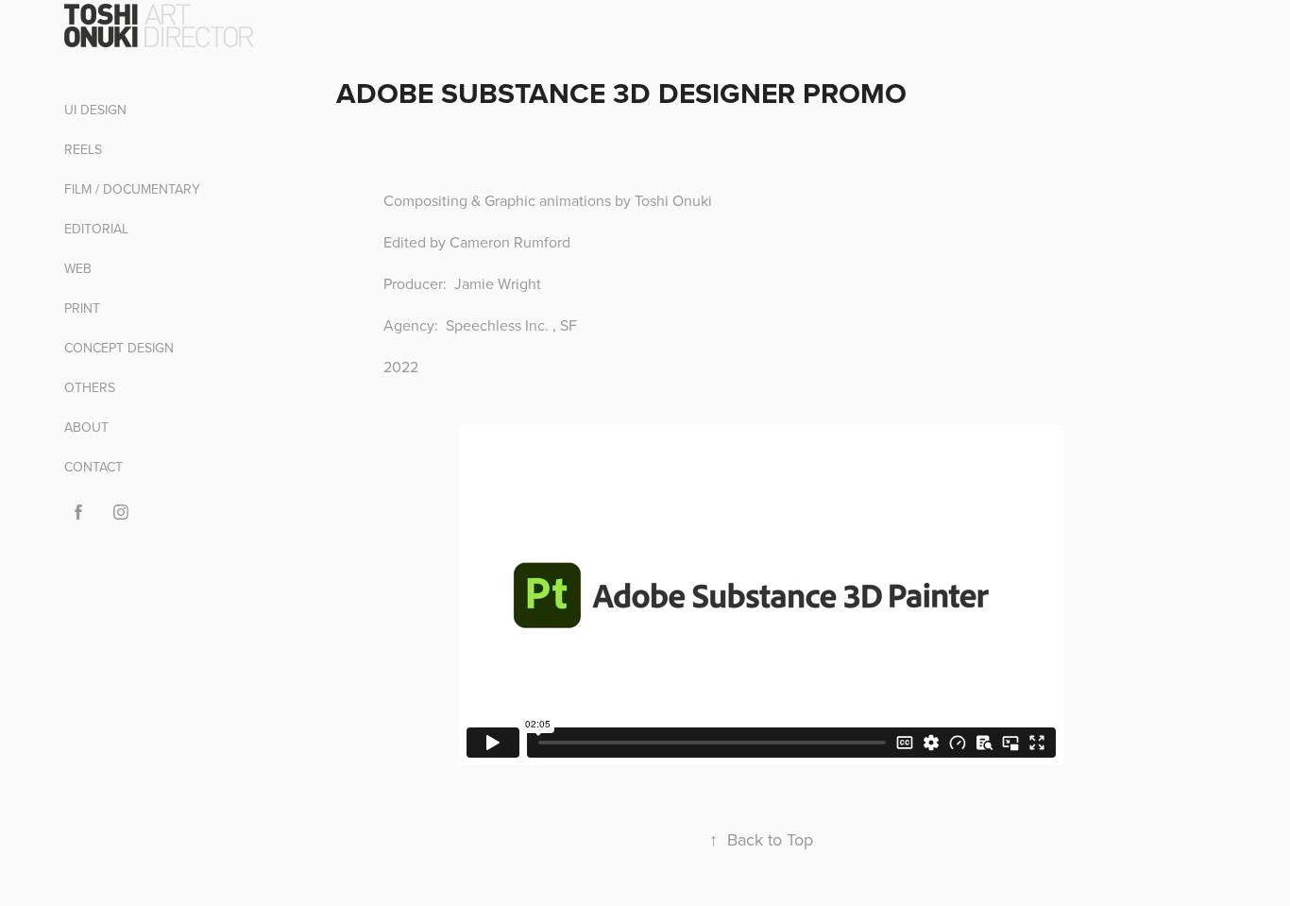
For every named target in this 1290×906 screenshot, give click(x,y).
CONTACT (93, 466)
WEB (78, 268)
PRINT (82, 308)
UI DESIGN (95, 109)
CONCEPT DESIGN (119, 347)
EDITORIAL (96, 228)
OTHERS (89, 387)
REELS (83, 149)
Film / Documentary (132, 188)
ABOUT (86, 427)
